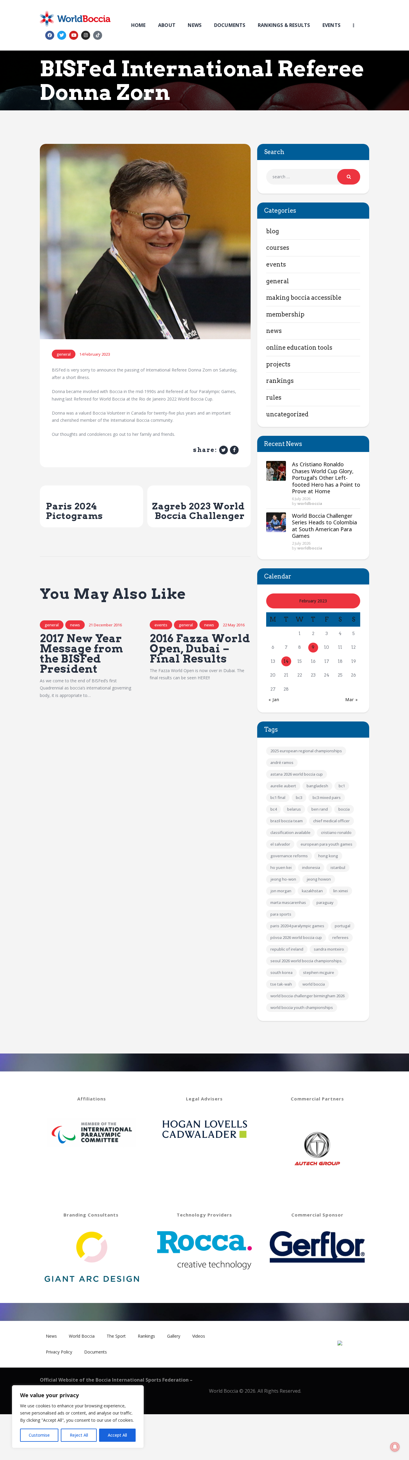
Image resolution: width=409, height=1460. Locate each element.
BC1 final (277, 797)
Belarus (294, 809)
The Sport (116, 1336)
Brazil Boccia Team (286, 820)
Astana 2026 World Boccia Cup (296, 774)
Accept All (117, 1435)
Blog (272, 231)
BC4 (273, 809)
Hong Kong (328, 855)
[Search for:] (313, 176)
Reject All (79, 1435)
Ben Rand (319, 809)
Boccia (344, 809)
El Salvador (280, 844)
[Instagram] (85, 35)
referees (340, 937)
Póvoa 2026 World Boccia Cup (296, 937)
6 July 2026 (301, 498)
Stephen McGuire (318, 972)
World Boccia (313, 984)
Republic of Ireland (286, 949)
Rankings (280, 380)
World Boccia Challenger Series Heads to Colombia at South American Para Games (324, 525)
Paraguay (325, 902)
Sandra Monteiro (329, 949)
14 (286, 661)
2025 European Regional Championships (306, 750)
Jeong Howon (319, 879)
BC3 (299, 797)
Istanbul (338, 867)
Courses (277, 247)
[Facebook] (49, 35)
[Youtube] (73, 35)
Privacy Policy (59, 1352)
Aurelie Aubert (283, 785)
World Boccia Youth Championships (301, 1007)
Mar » (351, 699)
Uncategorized (287, 414)
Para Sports (280, 914)
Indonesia (311, 867)
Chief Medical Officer (331, 820)
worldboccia (309, 503)
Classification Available (290, 832)
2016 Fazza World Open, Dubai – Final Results (200, 649)
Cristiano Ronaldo (336, 832)
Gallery (173, 1336)
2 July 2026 (301, 543)
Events (160, 625)
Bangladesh (317, 785)
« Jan (274, 699)
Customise (39, 1435)
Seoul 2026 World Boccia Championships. (306, 960)
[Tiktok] (97, 35)
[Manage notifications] (395, 1447)
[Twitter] (61, 35)
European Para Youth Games (326, 844)
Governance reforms (289, 855)
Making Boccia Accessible (303, 297)
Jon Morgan (280, 890)
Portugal (342, 925)
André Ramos (281, 762)
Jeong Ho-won (283, 879)
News (75, 625)
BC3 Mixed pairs (327, 797)
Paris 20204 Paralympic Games (297, 925)
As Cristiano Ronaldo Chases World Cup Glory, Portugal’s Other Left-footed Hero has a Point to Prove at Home (326, 478)
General (64, 354)
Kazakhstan (312, 890)
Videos (198, 1336)
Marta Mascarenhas (288, 902)
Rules (273, 397)
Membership (285, 314)
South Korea (281, 972)
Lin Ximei (340, 890)
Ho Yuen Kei (281, 867)
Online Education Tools (299, 347)
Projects (278, 364)
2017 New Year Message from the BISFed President (81, 654)
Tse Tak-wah (281, 984)
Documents (95, 1352)
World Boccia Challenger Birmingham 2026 (307, 995)
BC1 (342, 785)
